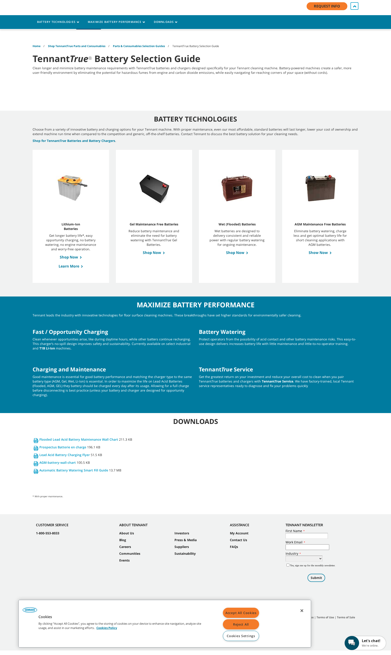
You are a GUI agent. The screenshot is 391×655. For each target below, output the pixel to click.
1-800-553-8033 (47, 533)
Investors (181, 533)
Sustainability (185, 553)
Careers (125, 547)
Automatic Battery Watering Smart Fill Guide (73, 470)
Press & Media (185, 540)
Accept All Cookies (241, 613)
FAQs (234, 547)
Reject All (241, 624)
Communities (129, 553)
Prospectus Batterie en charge (62, 447)
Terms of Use (325, 617)
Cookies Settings (241, 636)
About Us (126, 533)
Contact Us (238, 540)
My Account (239, 533)
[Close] (302, 611)
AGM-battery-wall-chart (57, 462)
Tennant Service (277, 381)
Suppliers (181, 547)
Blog (122, 540)
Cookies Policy (106, 628)
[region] (164, 624)
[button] (30, 611)
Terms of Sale (346, 617)
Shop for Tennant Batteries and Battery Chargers (74, 141)
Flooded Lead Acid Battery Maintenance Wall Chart (78, 439)
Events (124, 560)
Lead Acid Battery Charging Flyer (64, 455)
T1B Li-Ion (47, 348)
